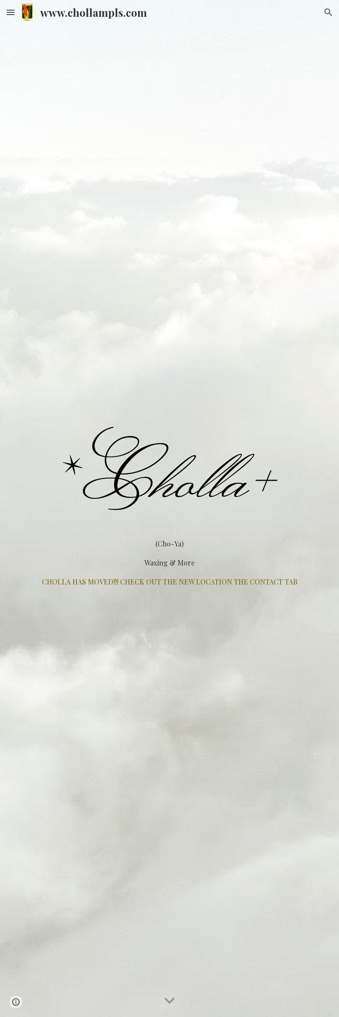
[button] (10, 12)
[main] (169, 562)
